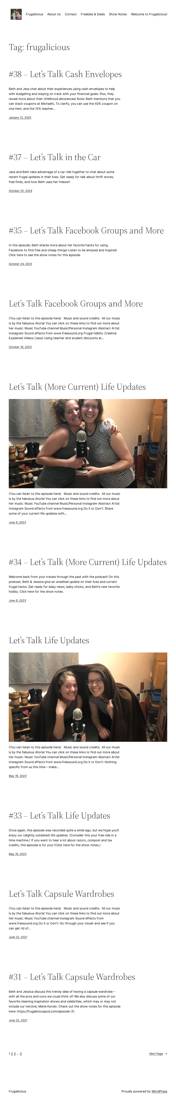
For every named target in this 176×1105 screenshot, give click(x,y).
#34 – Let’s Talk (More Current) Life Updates (88, 562)
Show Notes (118, 14)
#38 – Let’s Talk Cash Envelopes (65, 74)
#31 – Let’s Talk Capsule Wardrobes (72, 977)
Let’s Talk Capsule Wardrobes (61, 893)
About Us (54, 14)
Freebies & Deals (93, 14)
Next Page (158, 1053)
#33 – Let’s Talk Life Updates (59, 815)
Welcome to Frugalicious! (149, 14)
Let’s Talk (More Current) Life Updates (77, 386)
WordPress (159, 1091)
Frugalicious (34, 14)
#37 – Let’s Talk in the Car (55, 157)
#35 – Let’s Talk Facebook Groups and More (86, 230)
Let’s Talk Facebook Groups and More (76, 303)
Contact (71, 14)
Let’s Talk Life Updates (49, 640)
